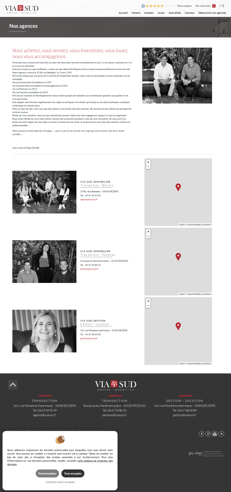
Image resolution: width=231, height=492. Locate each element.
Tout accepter (73, 473)
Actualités (175, 12)
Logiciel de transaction (212, 451)
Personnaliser (47, 473)
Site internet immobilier (213, 454)
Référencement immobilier (214, 456)
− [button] (148, 166)
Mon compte (184, 6)
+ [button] (148, 162)
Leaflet (181, 224)
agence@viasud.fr (88, 199)
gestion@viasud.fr (89, 338)
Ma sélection (204, 6)
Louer (161, 12)
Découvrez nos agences (212, 12)
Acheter (149, 12)
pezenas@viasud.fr (89, 269)
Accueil (123, 12)
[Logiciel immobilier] (195, 453)
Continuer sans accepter (60, 482)
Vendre (136, 12)
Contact (189, 12)
